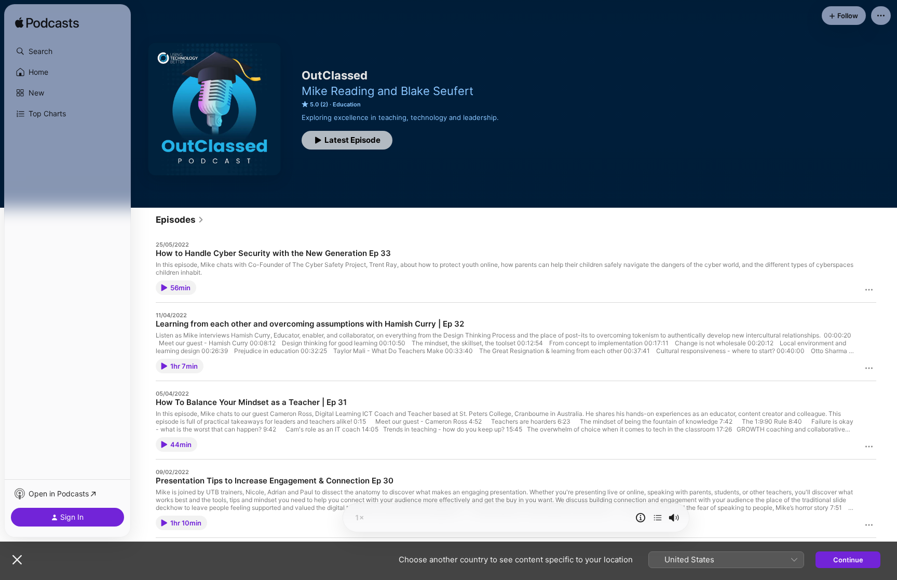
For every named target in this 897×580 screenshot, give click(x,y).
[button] (67, 51)
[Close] (17, 559)
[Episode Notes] (640, 517)
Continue (848, 560)
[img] (47, 23)
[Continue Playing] (657, 517)
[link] (180, 219)
